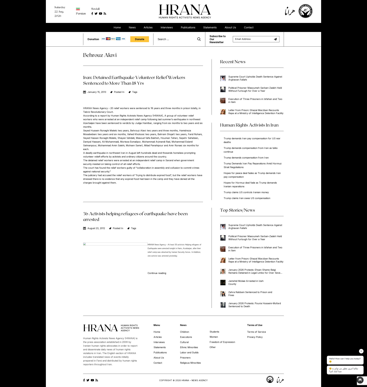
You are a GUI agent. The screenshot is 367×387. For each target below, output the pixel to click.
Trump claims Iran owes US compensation (247, 198)
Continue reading (157, 273)
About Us (230, 27)
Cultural (184, 342)
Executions (186, 337)
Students (214, 331)
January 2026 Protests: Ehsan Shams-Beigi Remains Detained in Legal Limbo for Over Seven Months (255, 271)
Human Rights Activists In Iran (249, 124)
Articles (148, 27)
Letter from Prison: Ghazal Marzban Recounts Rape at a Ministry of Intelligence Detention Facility (255, 112)
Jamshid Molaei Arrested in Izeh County (245, 282)
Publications (188, 27)
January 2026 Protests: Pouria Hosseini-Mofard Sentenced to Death (254, 305)
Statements (210, 27)
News (132, 27)
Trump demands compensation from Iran (246, 157)
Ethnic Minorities (189, 347)
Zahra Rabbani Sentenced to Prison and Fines (250, 294)
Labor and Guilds (189, 352)
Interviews (167, 27)
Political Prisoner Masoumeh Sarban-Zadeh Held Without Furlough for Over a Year (255, 89)
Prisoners (185, 357)
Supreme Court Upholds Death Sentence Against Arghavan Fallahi (255, 78)
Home (117, 27)
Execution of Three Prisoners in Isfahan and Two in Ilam (255, 100)
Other (213, 347)
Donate (139, 39)
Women (214, 336)
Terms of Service (256, 331)
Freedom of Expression (222, 342)
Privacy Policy (255, 337)
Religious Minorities (190, 362)
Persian (81, 13)
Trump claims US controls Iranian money (246, 192)
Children (184, 331)
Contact (248, 27)
